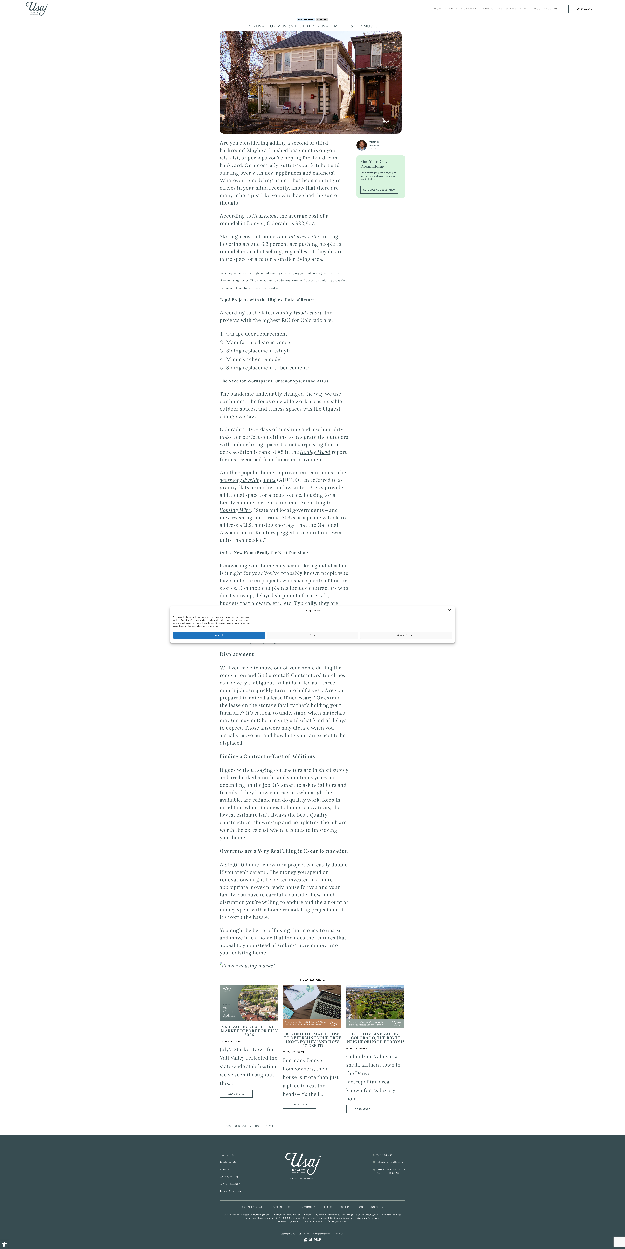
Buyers (525, 8)
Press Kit (226, 1169)
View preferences (406, 635)
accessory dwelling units (248, 480)
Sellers (511, 8)
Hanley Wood (315, 452)
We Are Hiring (229, 1176)
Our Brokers (470, 8)
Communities (492, 8)
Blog (537, 8)
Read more (236, 1093)
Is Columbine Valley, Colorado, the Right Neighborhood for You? (375, 1038)
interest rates (304, 237)
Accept (219, 635)
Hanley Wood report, (299, 313)
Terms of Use (338, 1234)
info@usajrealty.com (390, 1162)
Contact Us (227, 1155)
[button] (4, 1245)
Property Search (445, 8)
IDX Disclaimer (230, 1183)
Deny (312, 635)
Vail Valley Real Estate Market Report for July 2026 (249, 1031)
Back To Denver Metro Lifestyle (250, 1126)
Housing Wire (235, 510)
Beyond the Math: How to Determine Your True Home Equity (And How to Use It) (312, 1040)
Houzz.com (264, 216)
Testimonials (228, 1162)
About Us (550, 8)
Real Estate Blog (305, 19)
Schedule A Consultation (379, 189)
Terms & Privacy (231, 1191)
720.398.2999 (583, 8)
